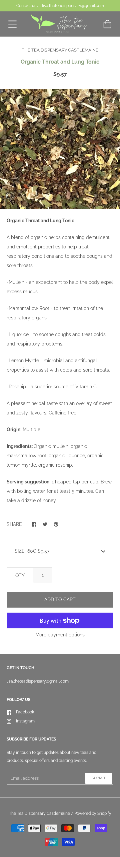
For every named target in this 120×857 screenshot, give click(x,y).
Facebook (25, 712)
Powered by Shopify (92, 813)
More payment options (60, 634)
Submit (99, 778)
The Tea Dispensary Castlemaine (39, 813)
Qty (20, 575)
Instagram (25, 721)
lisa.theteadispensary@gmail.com (38, 681)
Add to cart (60, 599)
